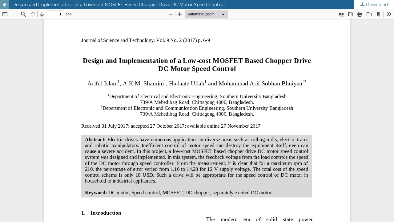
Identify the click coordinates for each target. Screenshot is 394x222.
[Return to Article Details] (4, 4)
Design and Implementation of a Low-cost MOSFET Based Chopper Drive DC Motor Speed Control (118, 4)
